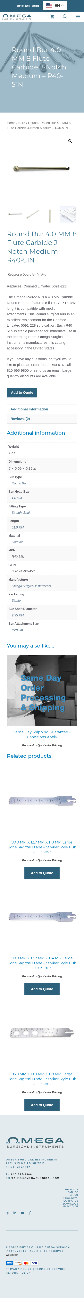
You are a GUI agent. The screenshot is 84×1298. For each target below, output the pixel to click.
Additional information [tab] (29, 409)
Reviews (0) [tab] (20, 419)
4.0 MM (17, 498)
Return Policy (18, 1272)
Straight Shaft (21, 512)
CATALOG (73, 1192)
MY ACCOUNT (70, 1206)
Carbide (17, 542)
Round (33, 123)
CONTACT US (70, 1200)
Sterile (16, 600)
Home (11, 123)
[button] (70, 141)
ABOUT (74, 1195)
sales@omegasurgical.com (35, 1178)
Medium (17, 630)
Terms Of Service (50, 1269)
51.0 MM (18, 527)
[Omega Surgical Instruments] (17, 17)
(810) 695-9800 (28, 5)
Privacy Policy (19, 1269)
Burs (21, 123)
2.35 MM (18, 615)
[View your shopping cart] (52, 17)
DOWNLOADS (70, 1203)
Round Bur (19, 483)
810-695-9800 (21, 1174)
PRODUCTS (71, 1189)
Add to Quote (22, 392)
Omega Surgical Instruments (31, 586)
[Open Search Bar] (65, 17)
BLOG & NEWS (70, 1198)
